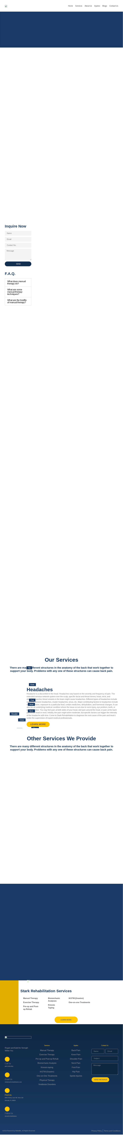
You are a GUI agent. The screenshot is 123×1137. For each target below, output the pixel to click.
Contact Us (113, 6)
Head (31, 704)
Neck (31, 711)
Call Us (8, 1064)
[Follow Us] (7, 1109)
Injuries (97, 6)
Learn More (38, 724)
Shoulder (14, 714)
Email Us (8, 1079)
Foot (32, 700)
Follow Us (9, 1113)
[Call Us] (7, 1059)
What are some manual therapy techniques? (14, 291)
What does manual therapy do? (16, 282)
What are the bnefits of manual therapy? (17, 301)
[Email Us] (7, 1074)
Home (70, 6)
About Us (88, 6)
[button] (18, 282)
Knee (32, 685)
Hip (29, 668)
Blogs (104, 6)
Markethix (18, 1131)
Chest (22, 720)
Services (78, 6)
